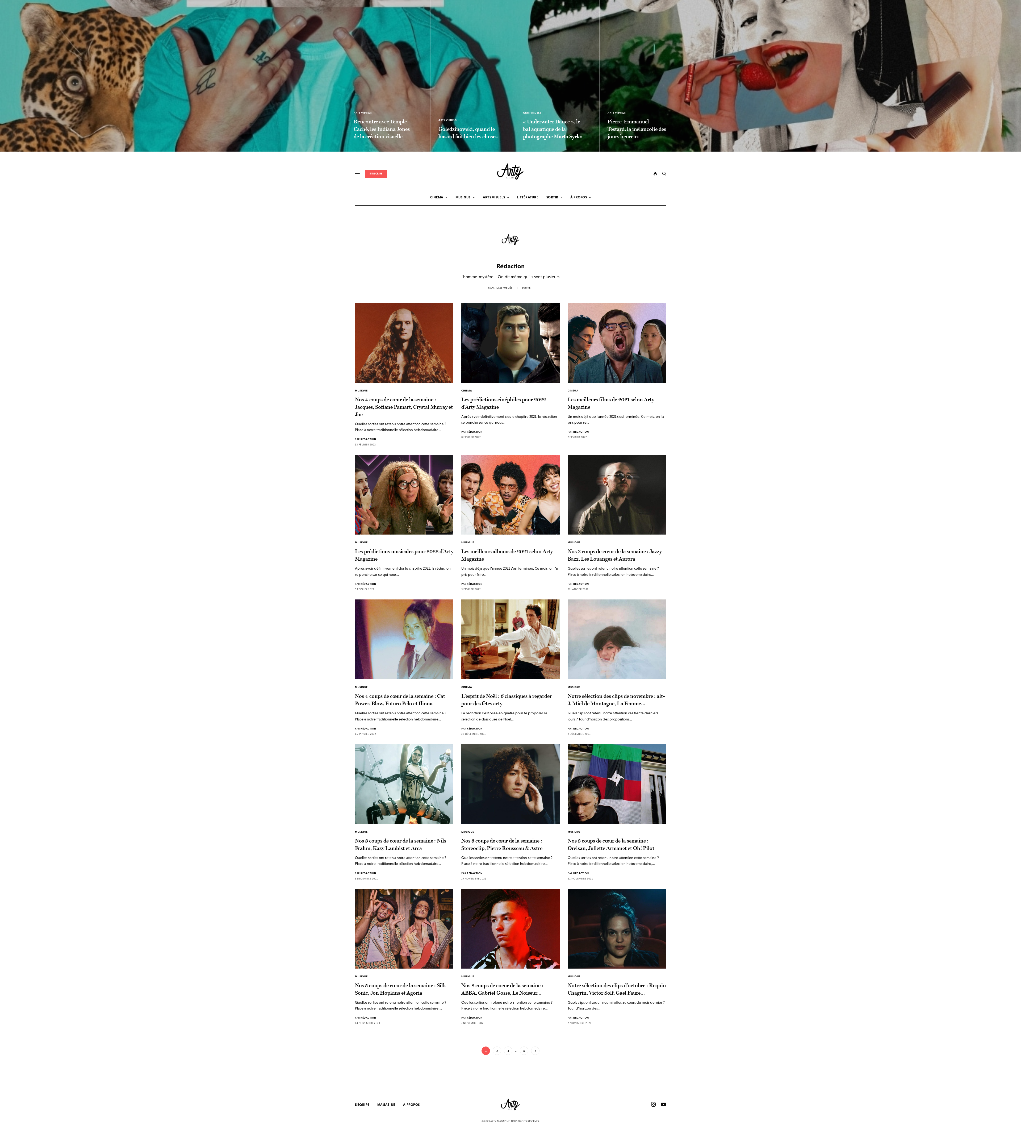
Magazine (386, 1105)
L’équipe (362, 1105)
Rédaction (368, 439)
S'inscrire (376, 173)
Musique (361, 390)
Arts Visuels (363, 112)
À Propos (411, 1105)
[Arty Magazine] (511, 171)
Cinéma (466, 390)
